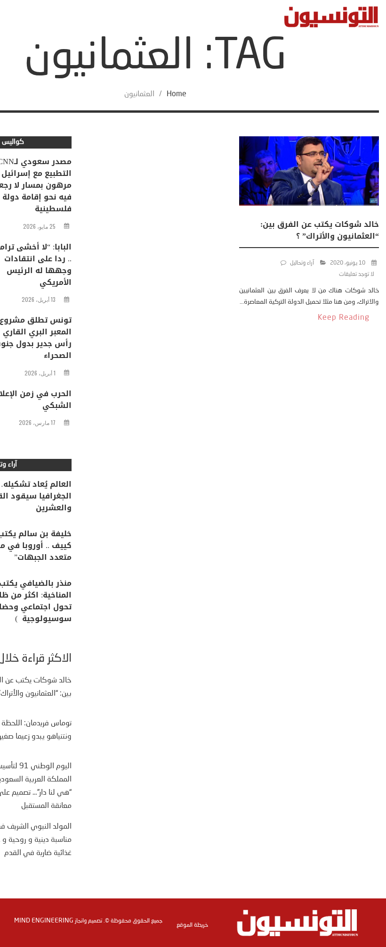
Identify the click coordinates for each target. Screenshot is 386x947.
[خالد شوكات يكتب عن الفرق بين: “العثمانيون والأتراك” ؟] (309, 172)
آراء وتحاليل (302, 263)
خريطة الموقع (192, 925)
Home (176, 94)
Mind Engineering (43, 920)
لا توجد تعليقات (356, 274)
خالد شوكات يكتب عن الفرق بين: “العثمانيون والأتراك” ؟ (319, 230)
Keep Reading (344, 318)
